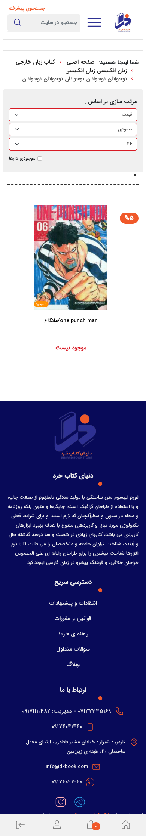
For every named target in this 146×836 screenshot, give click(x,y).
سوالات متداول (73, 649)
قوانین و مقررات (73, 618)
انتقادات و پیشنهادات (73, 603)
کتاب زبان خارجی (35, 62)
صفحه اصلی (81, 62)
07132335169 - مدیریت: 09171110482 (66, 711)
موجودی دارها (22, 158)
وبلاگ (73, 664)
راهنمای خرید (73, 633)
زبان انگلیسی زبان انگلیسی (96, 70)
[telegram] (78, 802)
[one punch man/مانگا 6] (71, 335)
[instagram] (60, 802)
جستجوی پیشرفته (27, 8)
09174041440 (67, 726)
